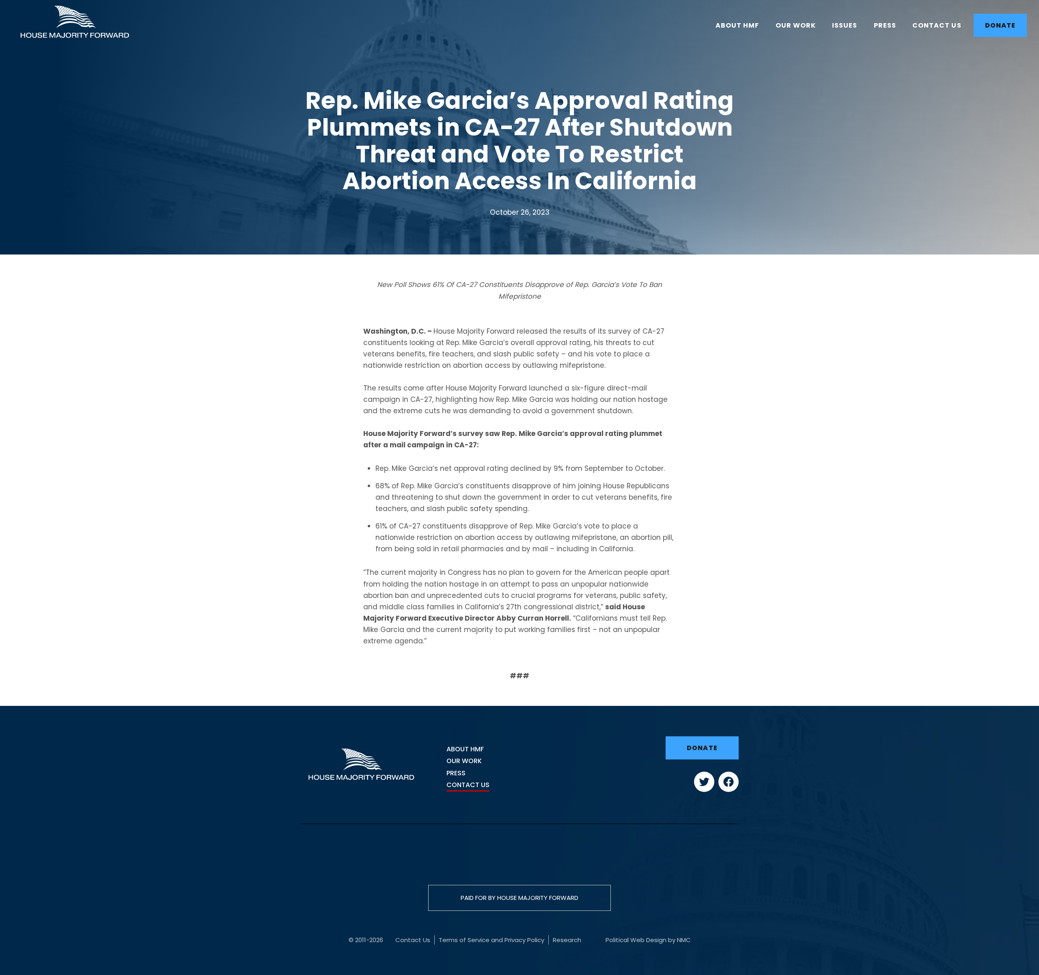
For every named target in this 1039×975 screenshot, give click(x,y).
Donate (702, 748)
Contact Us (467, 784)
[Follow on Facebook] (728, 789)
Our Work (464, 761)
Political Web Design (636, 940)
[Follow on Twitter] (704, 789)
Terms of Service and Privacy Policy (491, 940)
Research (567, 940)
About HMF (465, 749)
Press (456, 773)
